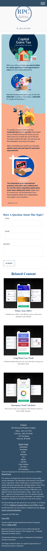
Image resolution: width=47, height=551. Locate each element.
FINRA (10, 525)
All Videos (23, 467)
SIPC (15, 525)
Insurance (23, 454)
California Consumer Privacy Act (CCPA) (23, 505)
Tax (23, 457)
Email (7, 231)
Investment (23, 449)
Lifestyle (23, 462)
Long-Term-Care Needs (23, 358)
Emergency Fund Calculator (23, 405)
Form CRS (5, 518)
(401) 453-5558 (24, 28)
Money (23, 459)
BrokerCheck (6, 474)
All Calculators (23, 469)
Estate (23, 452)
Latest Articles (24, 464)
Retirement (23, 447)
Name (7, 218)
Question (6, 244)
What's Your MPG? (23, 310)
